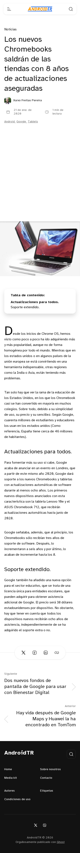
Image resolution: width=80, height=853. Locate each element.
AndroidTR (19, 753)
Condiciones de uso (17, 799)
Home (8, 769)
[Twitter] (36, 825)
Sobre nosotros (50, 769)
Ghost (61, 842)
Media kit (10, 778)
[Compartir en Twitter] (23, 652)
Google (21, 121)
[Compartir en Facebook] (34, 652)
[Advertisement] (40, 179)
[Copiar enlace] (56, 652)
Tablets (33, 121)
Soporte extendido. (25, 307)
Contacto (46, 778)
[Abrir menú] (9, 9)
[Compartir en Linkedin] (45, 652)
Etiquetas (46, 790)
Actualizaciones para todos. (35, 302)
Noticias (10, 29)
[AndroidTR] (40, 9)
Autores (9, 790)
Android (9, 121)
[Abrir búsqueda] (71, 9)
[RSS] (45, 825)
